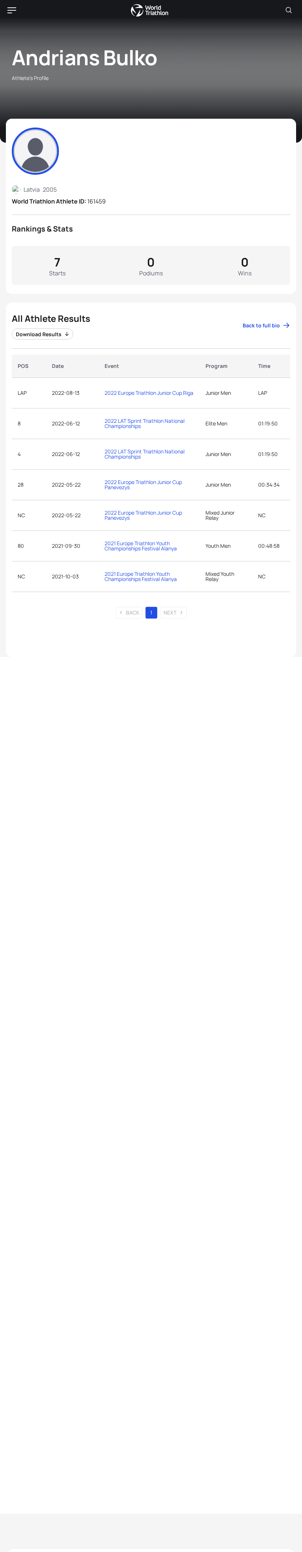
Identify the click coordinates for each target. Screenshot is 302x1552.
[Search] (289, 10)
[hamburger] (11, 10)
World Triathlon (149, 10)
